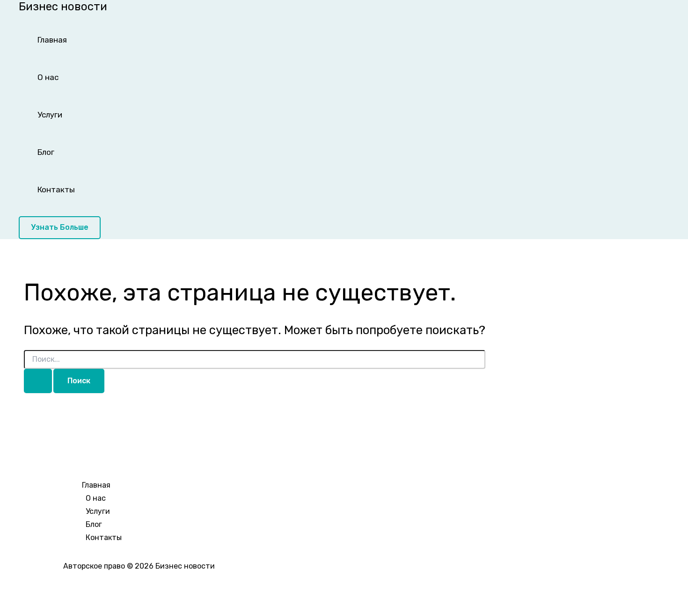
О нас (48, 77)
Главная (52, 39)
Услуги (49, 114)
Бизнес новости (63, 6)
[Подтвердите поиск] (38, 381)
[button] (60, 227)
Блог (45, 152)
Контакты (56, 189)
